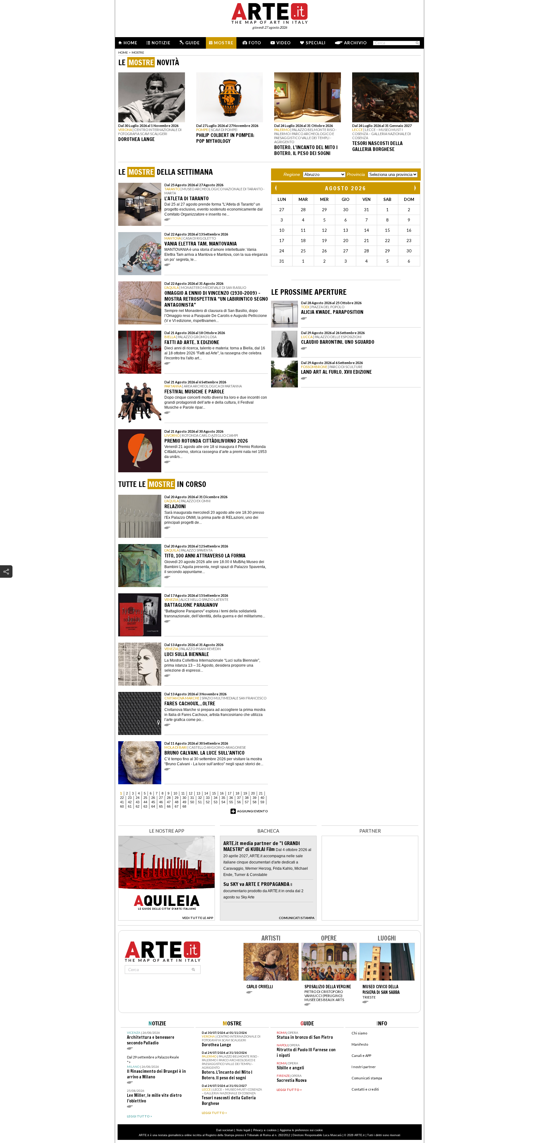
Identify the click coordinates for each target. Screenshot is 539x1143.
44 (145, 802)
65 (161, 806)
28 (169, 798)
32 (200, 798)
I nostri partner (364, 1067)
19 (245, 793)
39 (254, 798)
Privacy (258, 1130)
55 (231, 802)
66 (169, 806)
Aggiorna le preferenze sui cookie (301, 1130)
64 (153, 806)
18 (237, 793)
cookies (272, 1130)
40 (262, 798)
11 (183, 793)
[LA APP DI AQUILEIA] (167, 919)
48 (176, 802)
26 (153, 798)
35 (223, 798)
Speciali (316, 42)
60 (122, 806)
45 (153, 802)
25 (145, 798)
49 (184, 802)
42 (130, 802)
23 (130, 798)
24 (137, 798)
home (123, 52)
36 (231, 798)
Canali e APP (361, 1055)
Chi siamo (359, 1033)
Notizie (161, 42)
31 (192, 798)
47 (169, 802)
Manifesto (360, 1044)
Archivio (355, 42)
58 (254, 802)
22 (122, 798)
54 (223, 802)
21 (261, 793)
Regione (292, 174)
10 (175, 793)
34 (215, 798)
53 (215, 802)
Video (283, 42)
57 (247, 802)
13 (198, 793)
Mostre (223, 42)
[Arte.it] (269, 12)
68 (184, 806)
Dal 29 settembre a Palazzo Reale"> (156, 1067)
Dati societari (224, 1130)
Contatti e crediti (365, 1089)
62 (137, 806)
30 (184, 798)
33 (208, 798)
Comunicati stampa (367, 1078)
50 (192, 802)
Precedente (276, 188)
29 (176, 798)
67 (176, 806)
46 (161, 802)
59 (262, 802)
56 (239, 802)
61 (130, 806)
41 (122, 802)
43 (137, 802)
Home (130, 42)
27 (161, 798)
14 (206, 793)
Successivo (414, 188)
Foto (255, 42)
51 (200, 802)
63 (145, 806)
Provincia (356, 174)
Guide (192, 42)
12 (190, 793)
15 (214, 793)
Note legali (243, 1130)
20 (253, 793)
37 (239, 798)
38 (247, 798)
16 (222, 793)
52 (208, 802)
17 (229, 793)
